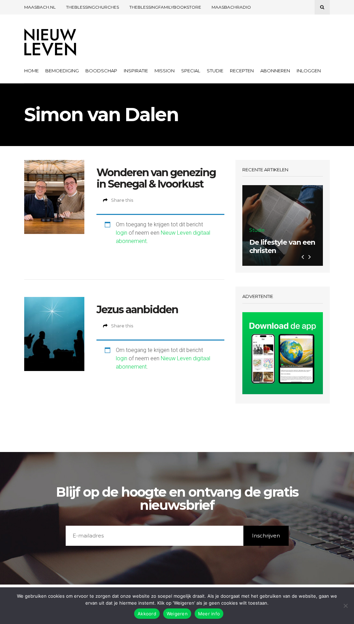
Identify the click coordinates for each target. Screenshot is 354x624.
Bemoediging (62, 70)
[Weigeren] (345, 605)
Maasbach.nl (40, 7)
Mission (165, 70)
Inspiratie (136, 70)
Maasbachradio (231, 7)
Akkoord (147, 613)
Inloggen (309, 70)
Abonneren (275, 70)
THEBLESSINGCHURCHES (92, 7)
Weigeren (177, 613)
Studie (215, 70)
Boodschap (101, 70)
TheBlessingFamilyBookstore (165, 7)
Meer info (209, 613)
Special (190, 70)
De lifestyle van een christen (282, 246)
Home (31, 70)
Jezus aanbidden (137, 309)
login (121, 232)
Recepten (242, 70)
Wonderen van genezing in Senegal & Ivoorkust (156, 178)
